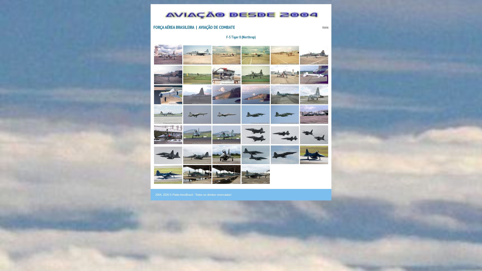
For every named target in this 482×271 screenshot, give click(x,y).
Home (325, 27)
